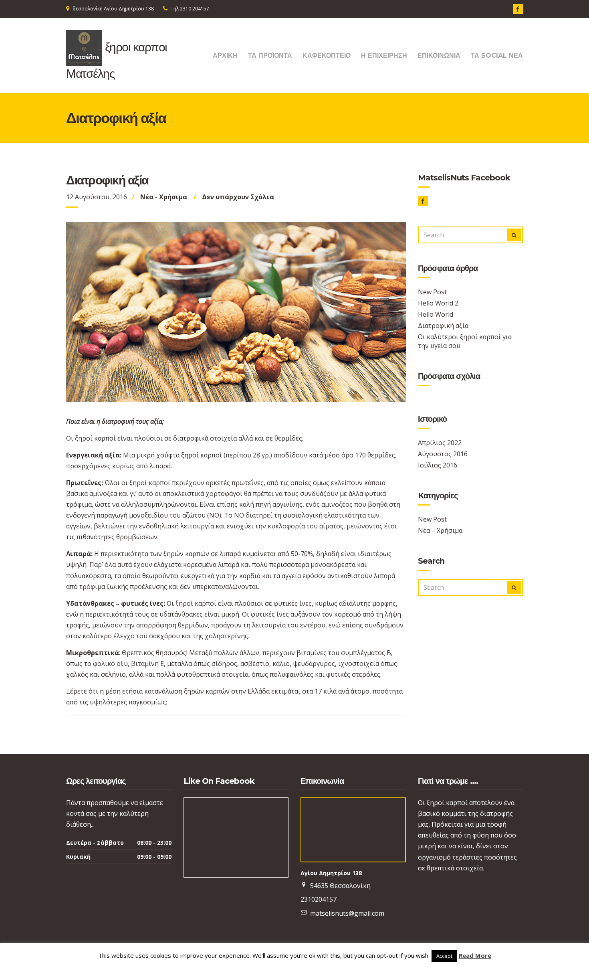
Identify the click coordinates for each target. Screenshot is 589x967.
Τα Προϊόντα (270, 55)
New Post (432, 291)
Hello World (435, 314)
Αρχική (225, 55)
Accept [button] (444, 955)
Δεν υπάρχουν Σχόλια (238, 196)
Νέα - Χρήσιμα (163, 196)
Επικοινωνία (439, 55)
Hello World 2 (438, 303)
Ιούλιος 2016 (437, 465)
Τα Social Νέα (497, 55)
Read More (475, 955)
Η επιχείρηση (384, 55)
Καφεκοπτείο (327, 55)
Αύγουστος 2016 (443, 453)
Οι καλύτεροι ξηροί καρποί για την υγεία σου (465, 341)
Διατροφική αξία (443, 325)
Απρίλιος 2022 (440, 442)
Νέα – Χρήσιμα (440, 530)
